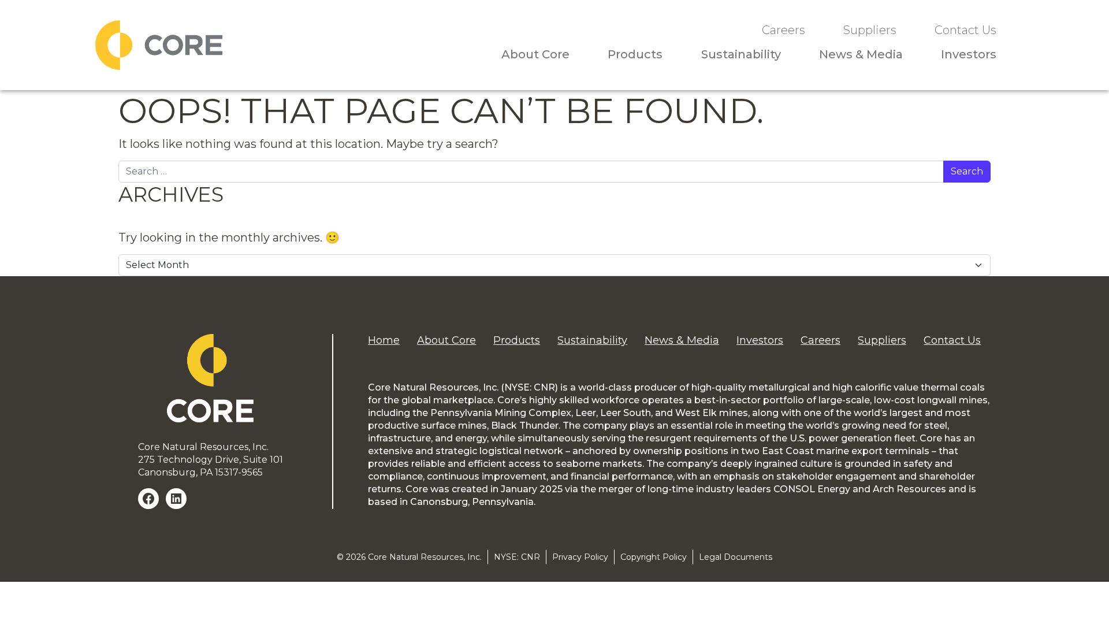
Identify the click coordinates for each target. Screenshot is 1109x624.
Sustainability (741, 54)
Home (384, 340)
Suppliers (869, 30)
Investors (968, 54)
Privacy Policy (580, 557)
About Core (535, 54)
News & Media (861, 54)
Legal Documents (735, 557)
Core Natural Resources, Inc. (425, 557)
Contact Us (965, 30)
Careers (783, 30)
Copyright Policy (653, 557)
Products (635, 54)
